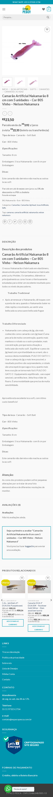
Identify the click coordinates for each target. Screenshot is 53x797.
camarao (10, 212)
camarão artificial (21, 212)
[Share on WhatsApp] (4, 221)
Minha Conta (8, 674)
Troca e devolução (11, 652)
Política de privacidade (13, 657)
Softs (33, 89)
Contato (6, 679)
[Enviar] (48, 17)
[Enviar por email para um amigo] (20, 221)
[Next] (46, 51)
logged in (29, 546)
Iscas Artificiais (19, 89)
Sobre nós (7, 663)
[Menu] (4, 9)
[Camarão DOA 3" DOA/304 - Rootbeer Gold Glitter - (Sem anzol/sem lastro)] (39, 586)
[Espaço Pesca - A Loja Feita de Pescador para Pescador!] (26, 9)
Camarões (44, 89)
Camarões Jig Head (14, 92)
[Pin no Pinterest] (25, 221)
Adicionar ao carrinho (13, 623)
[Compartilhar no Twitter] (15, 221)
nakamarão (33, 212)
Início (5, 89)
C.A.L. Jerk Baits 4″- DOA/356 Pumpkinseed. (12, 604)
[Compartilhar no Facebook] (9, 221)
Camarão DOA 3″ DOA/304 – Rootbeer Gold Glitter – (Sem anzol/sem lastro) (37, 607)
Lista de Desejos (10, 668)
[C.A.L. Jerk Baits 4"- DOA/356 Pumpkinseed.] (13, 586)
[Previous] (6, 51)
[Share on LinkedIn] (30, 221)
